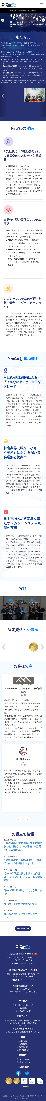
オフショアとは (23, 989)
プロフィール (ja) (23, 1062)
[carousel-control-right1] (43, 20)
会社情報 (23, 1041)
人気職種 (23, 1044)
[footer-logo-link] (23, 947)
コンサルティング (23, 1011)
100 (11, 600)
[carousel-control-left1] (3, 20)
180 (33, 600)
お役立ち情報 (23, 1047)
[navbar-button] (41, 4)
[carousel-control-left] (3, 100)
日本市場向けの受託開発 (23, 1005)
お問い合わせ (23, 1050)
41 (22, 600)
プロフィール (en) (23, 1059)
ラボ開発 (23, 1008)
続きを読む (22, 929)
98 (11, 611)
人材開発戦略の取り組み (23, 986)
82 (22, 611)
